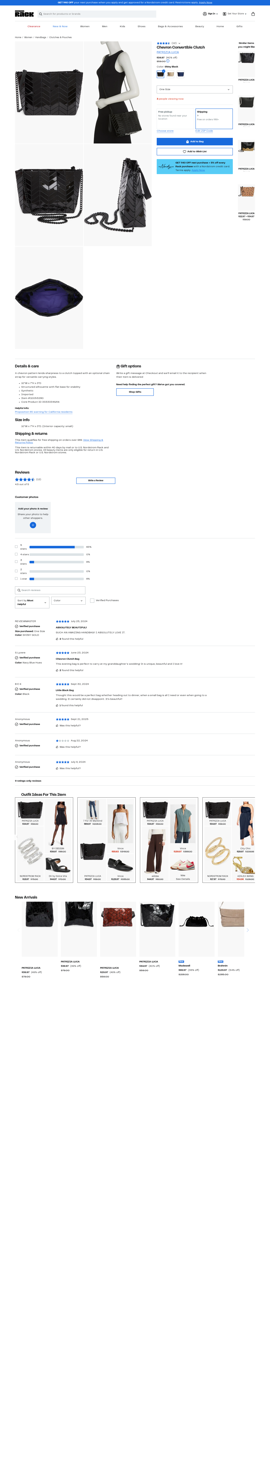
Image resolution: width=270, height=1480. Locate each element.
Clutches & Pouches (60, 38)
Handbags (40, 38)
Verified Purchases (107, 600)
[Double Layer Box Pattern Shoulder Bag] (40, 929)
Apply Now (205, 3)
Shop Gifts (135, 392)
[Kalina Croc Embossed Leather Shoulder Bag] (236, 929)
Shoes (141, 26)
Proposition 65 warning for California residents (43, 412)
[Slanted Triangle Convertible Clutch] (246, 197)
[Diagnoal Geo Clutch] (157, 929)
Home (220, 26)
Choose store (165, 131)
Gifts (239, 26)
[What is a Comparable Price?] (167, 61)
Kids (122, 26)
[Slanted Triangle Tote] (79, 929)
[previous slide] (18, 918)
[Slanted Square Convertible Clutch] (246, 64)
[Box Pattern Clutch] (246, 108)
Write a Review (95, 481)
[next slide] (247, 918)
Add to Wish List (197, 152)
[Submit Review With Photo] (33, 525)
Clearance (34, 26)
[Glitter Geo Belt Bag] (118, 929)
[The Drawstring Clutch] (197, 929)
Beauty (199, 26)
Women (85, 26)
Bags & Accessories (170, 26)
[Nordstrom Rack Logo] (24, 13)
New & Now (60, 26)
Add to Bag (197, 142)
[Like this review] (57, 639)
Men (104, 26)
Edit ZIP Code (204, 131)
